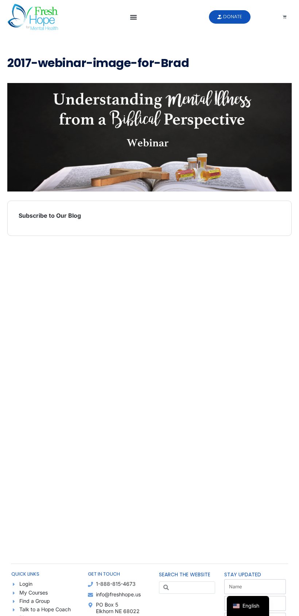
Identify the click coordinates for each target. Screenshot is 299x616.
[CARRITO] (284, 17)
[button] (133, 17)
